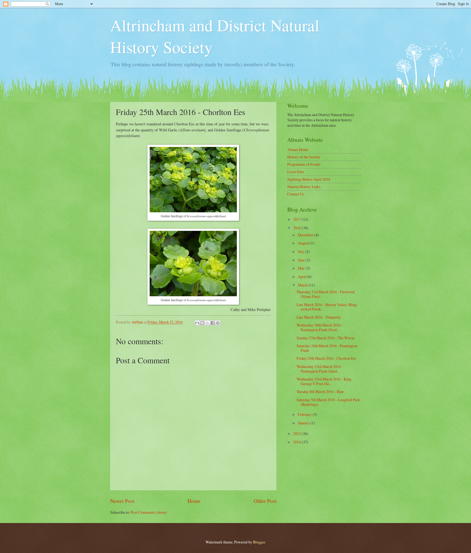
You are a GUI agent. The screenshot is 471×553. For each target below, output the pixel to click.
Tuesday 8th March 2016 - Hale (320, 391)
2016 (297, 227)
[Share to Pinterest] (218, 323)
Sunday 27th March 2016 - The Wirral (325, 337)
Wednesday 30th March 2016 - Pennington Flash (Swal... (320, 327)
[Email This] (197, 323)
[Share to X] (207, 323)
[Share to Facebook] (212, 323)
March (303, 285)
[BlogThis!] (202, 323)
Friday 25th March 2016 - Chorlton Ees (326, 358)
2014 (297, 442)
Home (194, 500)
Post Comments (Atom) (149, 512)
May (302, 268)
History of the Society (304, 156)
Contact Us (295, 194)
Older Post (265, 500)
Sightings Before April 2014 (308, 179)
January (304, 422)
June (302, 259)
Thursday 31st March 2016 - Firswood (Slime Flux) (325, 294)
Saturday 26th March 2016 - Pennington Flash (327, 348)
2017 (297, 219)
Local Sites (295, 171)
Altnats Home (297, 149)
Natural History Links (303, 186)
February (305, 414)
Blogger (259, 542)
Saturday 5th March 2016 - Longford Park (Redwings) (328, 402)
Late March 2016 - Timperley (319, 317)
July (301, 251)
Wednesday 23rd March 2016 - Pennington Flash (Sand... (320, 369)
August (304, 243)
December (306, 234)
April (302, 276)
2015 (297, 433)
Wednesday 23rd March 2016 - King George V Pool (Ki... (324, 381)
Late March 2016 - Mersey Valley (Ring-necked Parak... (327, 307)
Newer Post (122, 500)
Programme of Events (303, 164)
